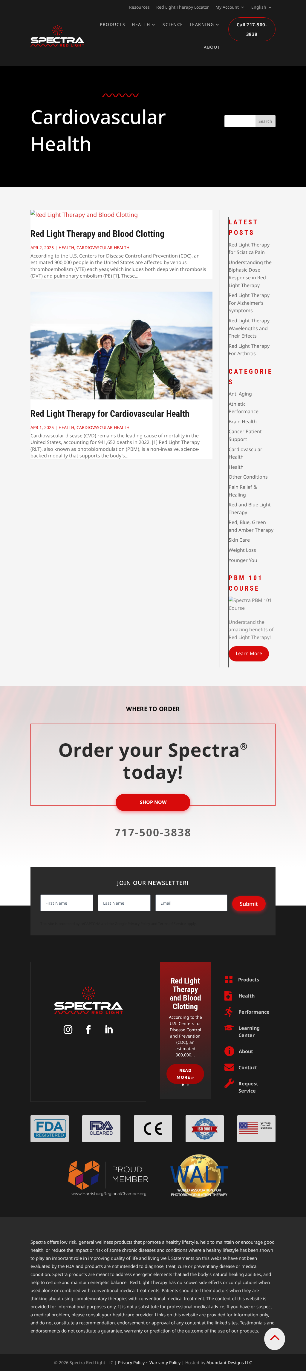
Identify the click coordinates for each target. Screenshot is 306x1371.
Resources (139, 7)
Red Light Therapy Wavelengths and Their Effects (249, 328)
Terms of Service (172, 923)
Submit (249, 903)
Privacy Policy (139, 923)
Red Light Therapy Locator (182, 7)
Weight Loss (242, 550)
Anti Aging (240, 393)
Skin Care (239, 540)
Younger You (243, 560)
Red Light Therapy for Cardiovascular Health (109, 413)
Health (141, 24)
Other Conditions (248, 477)
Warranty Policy (164, 1362)
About (212, 47)
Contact (247, 1067)
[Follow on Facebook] (88, 1029)
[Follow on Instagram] (68, 1029)
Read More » (185, 1073)
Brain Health (243, 421)
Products (112, 24)
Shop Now (153, 802)
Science (173, 24)
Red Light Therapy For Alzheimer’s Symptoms (249, 303)
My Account (227, 7)
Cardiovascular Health (102, 247)
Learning (202, 24)
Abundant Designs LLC (229, 1362)
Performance (254, 1012)
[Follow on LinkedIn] (108, 1029)
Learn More (249, 653)
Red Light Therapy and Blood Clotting (97, 234)
